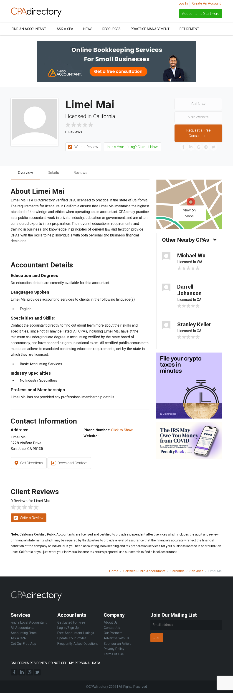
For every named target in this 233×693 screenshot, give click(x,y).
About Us (110, 622)
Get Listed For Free (71, 622)
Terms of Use (114, 654)
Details (53, 172)
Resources (111, 29)
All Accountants (22, 628)
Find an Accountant (29, 29)
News (87, 29)
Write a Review (85, 147)
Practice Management (150, 29)
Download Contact (72, 463)
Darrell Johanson (189, 290)
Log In (183, 3)
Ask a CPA (65, 29)
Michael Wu (191, 255)
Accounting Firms (24, 633)
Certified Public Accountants (144, 571)
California (177, 571)
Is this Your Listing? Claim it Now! (132, 147)
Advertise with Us (116, 638)
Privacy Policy (114, 649)
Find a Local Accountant (29, 622)
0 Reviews (73, 132)
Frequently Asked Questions (77, 644)
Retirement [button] (189, 29)
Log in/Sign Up (68, 628)
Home (113, 571)
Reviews (80, 172)
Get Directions (31, 463)
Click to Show (122, 430)
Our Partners (113, 633)
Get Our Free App (23, 644)
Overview (25, 172)
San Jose (196, 571)
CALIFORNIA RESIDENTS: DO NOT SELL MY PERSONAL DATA (55, 663)
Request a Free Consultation (198, 133)
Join (156, 637)
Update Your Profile (71, 638)
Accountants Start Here (200, 13)
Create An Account (206, 3)
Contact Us (112, 628)
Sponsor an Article (117, 644)
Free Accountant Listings (75, 633)
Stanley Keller (194, 324)
